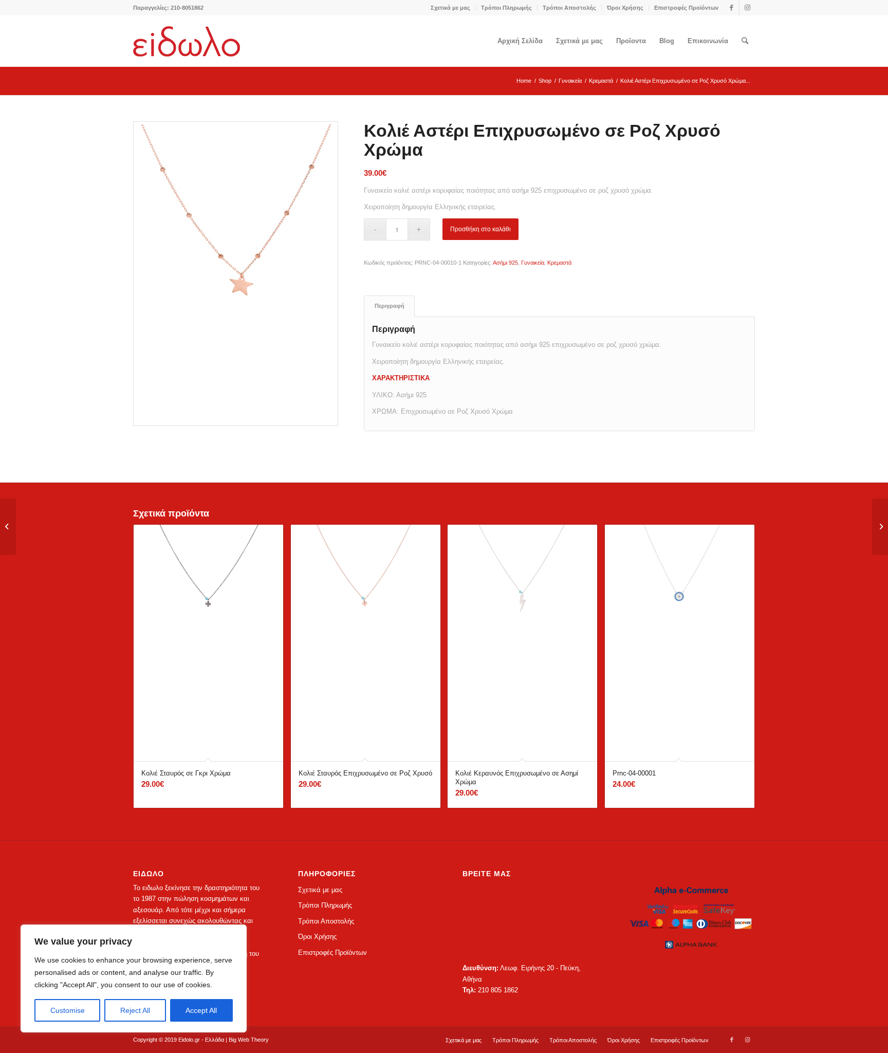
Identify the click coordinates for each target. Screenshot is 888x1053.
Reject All (135, 1010)
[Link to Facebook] (731, 7)
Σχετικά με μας (450, 8)
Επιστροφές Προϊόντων (686, 8)
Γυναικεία (532, 263)
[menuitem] (450, 7)
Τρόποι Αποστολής (569, 8)
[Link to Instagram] (747, 7)
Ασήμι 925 (505, 263)
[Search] (745, 41)
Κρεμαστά (559, 263)
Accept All (201, 1010)
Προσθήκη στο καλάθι (480, 229)
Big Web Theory (249, 1040)
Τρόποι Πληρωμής (506, 8)
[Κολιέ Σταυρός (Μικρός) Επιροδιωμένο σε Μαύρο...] (880, 526)
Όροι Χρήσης (625, 8)
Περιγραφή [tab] (389, 306)
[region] (134, 978)
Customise (67, 1010)
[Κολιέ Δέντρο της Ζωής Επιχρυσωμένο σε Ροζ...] (8, 526)
